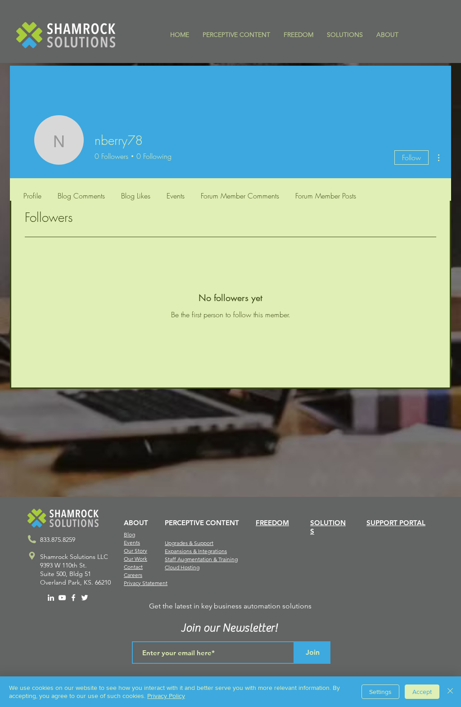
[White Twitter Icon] (84, 597)
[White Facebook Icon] (73, 597)
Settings (380, 691)
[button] (236, 34)
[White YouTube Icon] (62, 597)
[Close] (450, 692)
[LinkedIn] (50, 597)
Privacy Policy (166, 695)
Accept (422, 691)
